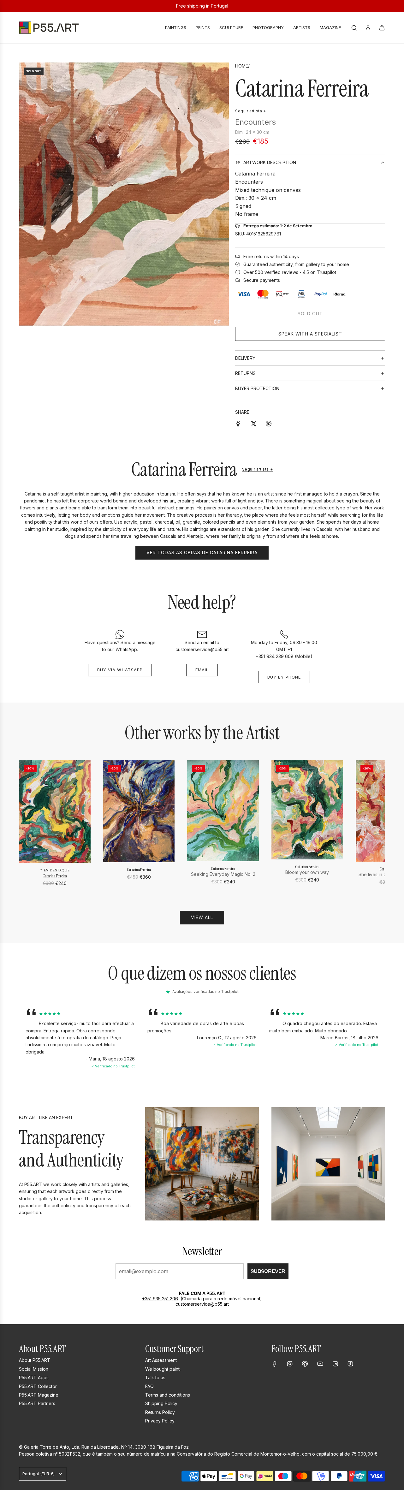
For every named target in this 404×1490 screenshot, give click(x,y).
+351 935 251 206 (160, 1298)
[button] (26, 826)
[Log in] (368, 28)
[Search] (354, 28)
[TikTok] (350, 1364)
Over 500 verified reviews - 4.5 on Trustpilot (289, 272)
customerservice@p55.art (202, 649)
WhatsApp (126, 649)
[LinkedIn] (335, 1364)
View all (202, 917)
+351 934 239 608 (275, 656)
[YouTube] (320, 1364)
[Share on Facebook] (238, 423)
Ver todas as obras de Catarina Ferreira (202, 552)
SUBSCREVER (268, 1271)
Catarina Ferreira (301, 88)
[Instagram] (290, 1364)
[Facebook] (275, 1364)
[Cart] (382, 28)
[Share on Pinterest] (269, 423)
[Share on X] (253, 423)
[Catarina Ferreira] (55, 811)
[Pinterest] (305, 1364)
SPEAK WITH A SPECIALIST (310, 333)
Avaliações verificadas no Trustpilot (205, 991)
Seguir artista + (250, 111)
